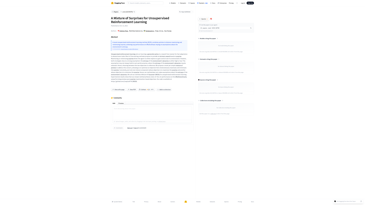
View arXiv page (119, 89)
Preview (121, 103)
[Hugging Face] (185, 201)
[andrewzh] (211, 19)
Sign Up (250, 3)
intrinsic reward (165, 56)
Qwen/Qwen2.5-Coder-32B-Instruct (129, 49)
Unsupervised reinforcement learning (123, 54)
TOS (134, 202)
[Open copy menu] (192, 11)
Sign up (129, 128)
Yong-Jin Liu (159, 31)
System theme (118, 202)
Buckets (203, 3)
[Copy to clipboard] (134, 11)
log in (136, 128)
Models (173, 3)
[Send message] (361, 201)
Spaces (192, 3)
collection (213, 114)
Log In (243, 3)
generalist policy (153, 54)
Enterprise (223, 3)
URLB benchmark (180, 77)
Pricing (231, 3)
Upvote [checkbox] (204, 19)
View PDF (133, 89)
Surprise (151, 74)
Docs (213, 3)
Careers (172, 202)
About (159, 202)
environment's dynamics (161, 61)
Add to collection (165, 89)
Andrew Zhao (124, 31)
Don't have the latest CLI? (207, 31)
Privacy (146, 202)
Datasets (183, 3)
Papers (116, 12)
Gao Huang (167, 31)
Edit (114, 103)
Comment (119, 128)
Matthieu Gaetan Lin (135, 31)
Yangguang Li (150, 31)
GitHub (147, 89)
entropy (145, 61)
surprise (178, 56)
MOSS (157, 74)
